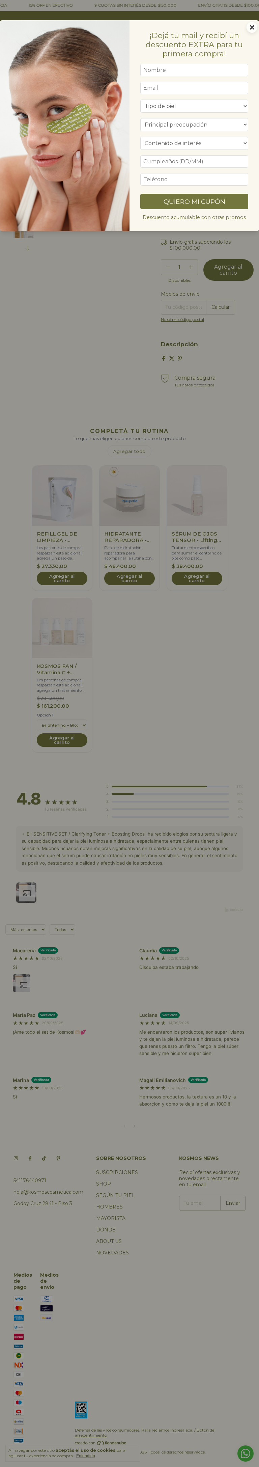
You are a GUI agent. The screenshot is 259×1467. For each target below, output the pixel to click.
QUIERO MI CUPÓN (194, 201)
